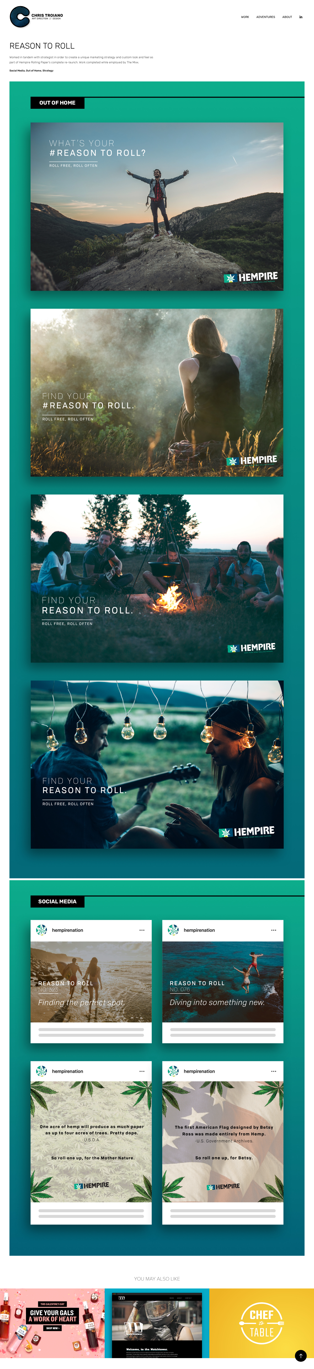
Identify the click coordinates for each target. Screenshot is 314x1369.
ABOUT (287, 17)
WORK (245, 17)
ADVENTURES (265, 17)
